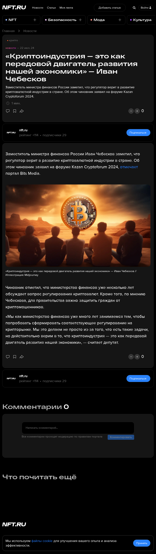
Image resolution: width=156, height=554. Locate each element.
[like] (137, 111)
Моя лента (66, 7)
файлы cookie (42, 541)
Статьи (51, 7)
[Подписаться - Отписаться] (35, 20)
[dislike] (131, 111)
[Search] (134, 7)
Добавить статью (110, 7)
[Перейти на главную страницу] (14, 8)
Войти (144, 7)
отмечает (129, 167)
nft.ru (23, 130)
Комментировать (121, 437)
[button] (21, 111)
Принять (141, 543)
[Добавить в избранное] (14, 111)
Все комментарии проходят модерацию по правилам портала (62, 436)
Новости (37, 7)
